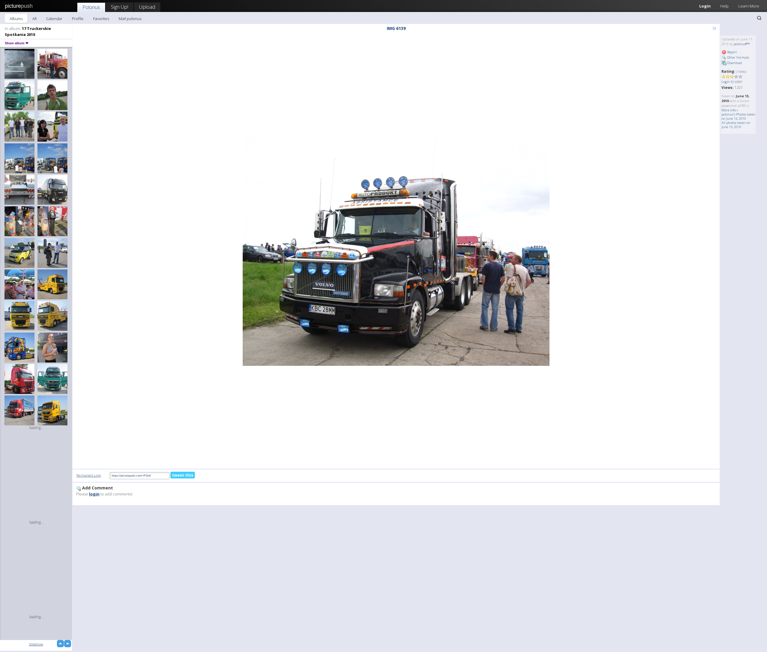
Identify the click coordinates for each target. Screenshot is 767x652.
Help (724, 6)
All (34, 18)
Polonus (91, 7)
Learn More (748, 6)
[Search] (759, 18)
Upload (147, 6)
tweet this (182, 475)
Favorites (101, 18)
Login (705, 6)
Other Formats (737, 57)
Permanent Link (88, 475)
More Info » (729, 110)
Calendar (54, 18)
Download (734, 62)
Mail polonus (130, 18)
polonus (739, 44)
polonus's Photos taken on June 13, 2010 (738, 116)
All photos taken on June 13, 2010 (735, 124)
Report (731, 52)
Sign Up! (119, 6)
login (94, 494)
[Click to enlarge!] (396, 251)
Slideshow (36, 644)
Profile (78, 18)
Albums (16, 18)
